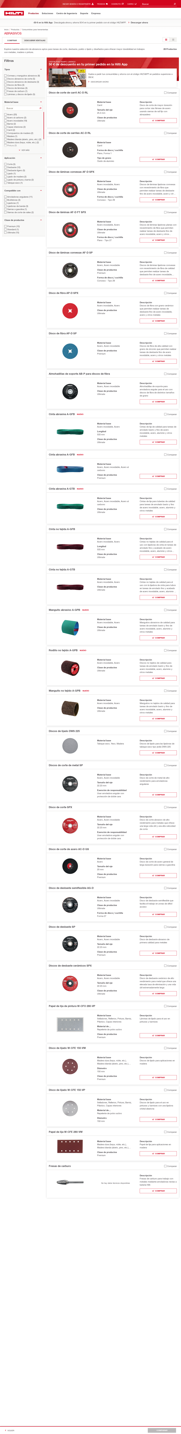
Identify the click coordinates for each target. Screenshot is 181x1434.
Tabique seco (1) (15, 182)
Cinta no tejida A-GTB (62, 569)
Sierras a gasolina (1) (17, 209)
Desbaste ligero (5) (16, 170)
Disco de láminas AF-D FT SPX (67, 212)
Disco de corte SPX (60, 807)
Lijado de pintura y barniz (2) (20, 179)
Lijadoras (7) (13, 203)
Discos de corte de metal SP (66, 765)
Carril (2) (11, 130)
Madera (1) (12, 136)
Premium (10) (13, 226)
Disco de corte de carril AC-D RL (68, 92)
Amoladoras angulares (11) (20, 196)
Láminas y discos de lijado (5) (21, 94)
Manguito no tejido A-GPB (64, 690)
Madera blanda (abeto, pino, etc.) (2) (24, 139)
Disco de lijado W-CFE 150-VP (67, 1089)
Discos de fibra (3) (15, 85)
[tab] (12, 40)
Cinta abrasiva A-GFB (62, 414)
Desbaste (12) (13, 167)
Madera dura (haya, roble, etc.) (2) (23, 142)
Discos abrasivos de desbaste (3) (23, 81)
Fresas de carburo (60, 1166)
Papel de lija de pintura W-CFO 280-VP (72, 1006)
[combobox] (158, 4)
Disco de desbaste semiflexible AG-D (71, 887)
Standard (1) (13, 229)
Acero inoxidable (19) (17, 120)
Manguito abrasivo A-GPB (64, 609)
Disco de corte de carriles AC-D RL (70, 132)
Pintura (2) (12, 145)
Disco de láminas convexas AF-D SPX (71, 171)
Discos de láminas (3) (17, 88)
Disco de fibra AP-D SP (63, 333)
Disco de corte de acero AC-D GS (69, 849)
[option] (166, 39)
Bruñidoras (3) (13, 200)
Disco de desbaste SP (62, 926)
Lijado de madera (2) (16, 176)
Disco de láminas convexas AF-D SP (71, 252)
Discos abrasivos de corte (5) (21, 78)
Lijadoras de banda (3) (17, 206)
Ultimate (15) (13, 232)
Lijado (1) (11, 173)
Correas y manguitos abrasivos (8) (23, 75)
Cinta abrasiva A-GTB (62, 488)
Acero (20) (12, 114)
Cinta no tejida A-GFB (62, 529)
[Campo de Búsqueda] (175, 4)
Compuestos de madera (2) (20, 133)
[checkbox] (170, 92)
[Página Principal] (14, 13)
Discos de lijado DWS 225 (64, 731)
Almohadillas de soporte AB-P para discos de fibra (79, 373)
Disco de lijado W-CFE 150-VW (67, 1047)
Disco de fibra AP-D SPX (63, 292)
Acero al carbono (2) (16, 117)
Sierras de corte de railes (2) (20, 212)
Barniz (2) (11, 123)
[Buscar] (40, 108)
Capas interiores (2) (16, 127)
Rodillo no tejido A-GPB (63, 650)
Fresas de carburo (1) (17, 91)
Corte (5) (11, 164)
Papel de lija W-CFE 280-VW (66, 1131)
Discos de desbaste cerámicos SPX (70, 965)
